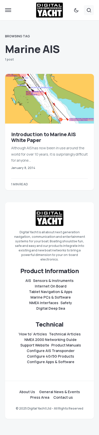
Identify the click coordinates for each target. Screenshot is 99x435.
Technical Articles (65, 334)
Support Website (34, 345)
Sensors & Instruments (53, 280)
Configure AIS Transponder (51, 351)
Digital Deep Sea (50, 308)
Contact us (63, 397)
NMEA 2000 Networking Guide (50, 339)
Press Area (39, 397)
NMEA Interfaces (43, 303)
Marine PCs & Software (50, 297)
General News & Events (59, 392)
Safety (66, 303)
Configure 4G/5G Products (50, 356)
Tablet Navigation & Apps (50, 292)
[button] (8, 10)
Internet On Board (51, 286)
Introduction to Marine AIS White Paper (43, 137)
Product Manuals (66, 345)
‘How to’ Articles (32, 334)
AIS (28, 280)
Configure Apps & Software (50, 362)
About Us (27, 392)
